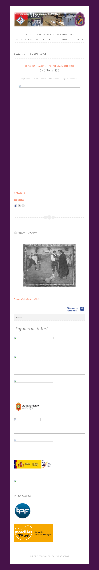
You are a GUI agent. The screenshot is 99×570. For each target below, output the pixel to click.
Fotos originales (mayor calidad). (26, 299)
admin (43, 79)
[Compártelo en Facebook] (15, 205)
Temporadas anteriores (61, 66)
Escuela (79, 40)
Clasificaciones (44, 40)
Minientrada (54, 79)
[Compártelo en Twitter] (19, 205)
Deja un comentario (70, 79)
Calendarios (22, 40)
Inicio (28, 35)
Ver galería (19, 199)
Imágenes (42, 66)
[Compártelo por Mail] (23, 205)
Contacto (65, 40)
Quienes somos (43, 35)
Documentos (63, 35)
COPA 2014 (30, 66)
